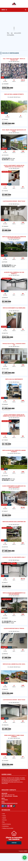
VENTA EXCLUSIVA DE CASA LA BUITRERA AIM (14, 521)
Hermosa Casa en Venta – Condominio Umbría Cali (14, 344)
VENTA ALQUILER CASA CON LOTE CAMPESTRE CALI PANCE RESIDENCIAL (14, 237)
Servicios (4, 820)
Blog (3, 822)
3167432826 (5, 799)
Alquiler (4, 817)
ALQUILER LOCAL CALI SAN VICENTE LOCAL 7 (14, 557)
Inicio (3, 813)
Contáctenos (5, 826)
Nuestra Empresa (6, 824)
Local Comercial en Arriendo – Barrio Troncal (14, 201)
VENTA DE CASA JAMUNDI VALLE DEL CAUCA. (14, 664)
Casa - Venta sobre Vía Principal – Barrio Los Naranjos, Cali (14, 59)
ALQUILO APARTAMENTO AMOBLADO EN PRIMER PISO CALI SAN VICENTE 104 (14, 166)
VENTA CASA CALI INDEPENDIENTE (14, 379)
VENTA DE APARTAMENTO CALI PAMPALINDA (14, 308)
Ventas (4, 815)
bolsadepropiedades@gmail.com (9, 803)
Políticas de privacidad (7, 828)
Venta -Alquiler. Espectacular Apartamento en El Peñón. (14, 130)
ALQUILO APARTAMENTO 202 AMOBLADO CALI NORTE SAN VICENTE (14, 486)
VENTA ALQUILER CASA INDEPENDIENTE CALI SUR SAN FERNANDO (14, 593)
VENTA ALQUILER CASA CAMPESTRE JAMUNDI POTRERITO (14, 451)
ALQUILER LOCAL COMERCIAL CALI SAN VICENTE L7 (14, 273)
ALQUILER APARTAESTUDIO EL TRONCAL (14, 628)
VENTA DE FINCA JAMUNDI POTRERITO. (14, 94)
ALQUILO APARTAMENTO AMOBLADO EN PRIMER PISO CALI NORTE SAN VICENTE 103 (14, 415)
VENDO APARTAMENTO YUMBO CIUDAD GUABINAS (14, 736)
